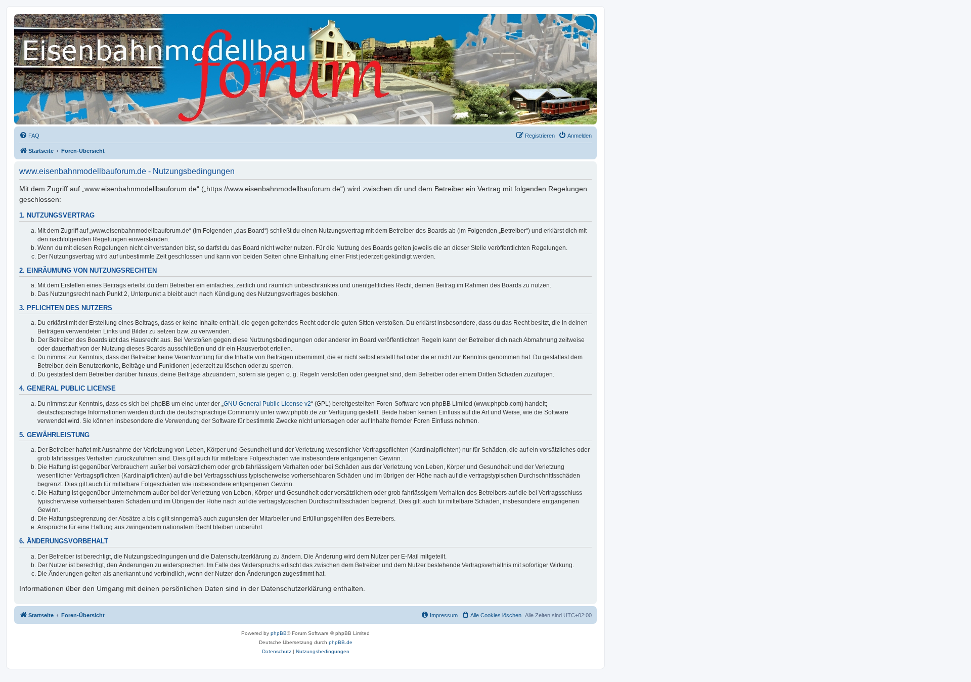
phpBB (279, 633)
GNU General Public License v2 (267, 403)
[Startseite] (60, 33)
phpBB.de (340, 642)
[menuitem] (29, 136)
